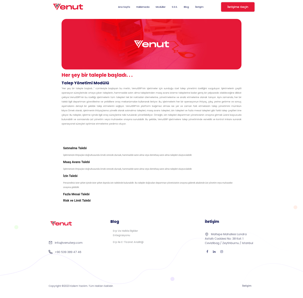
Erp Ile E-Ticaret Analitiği (128, 242)
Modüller (161, 7)
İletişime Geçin (237, 7)
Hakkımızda (142, 7)
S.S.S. (175, 7)
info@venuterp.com (69, 243)
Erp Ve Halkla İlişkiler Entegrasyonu (125, 233)
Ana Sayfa (124, 7)
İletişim (199, 7)
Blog (186, 7)
